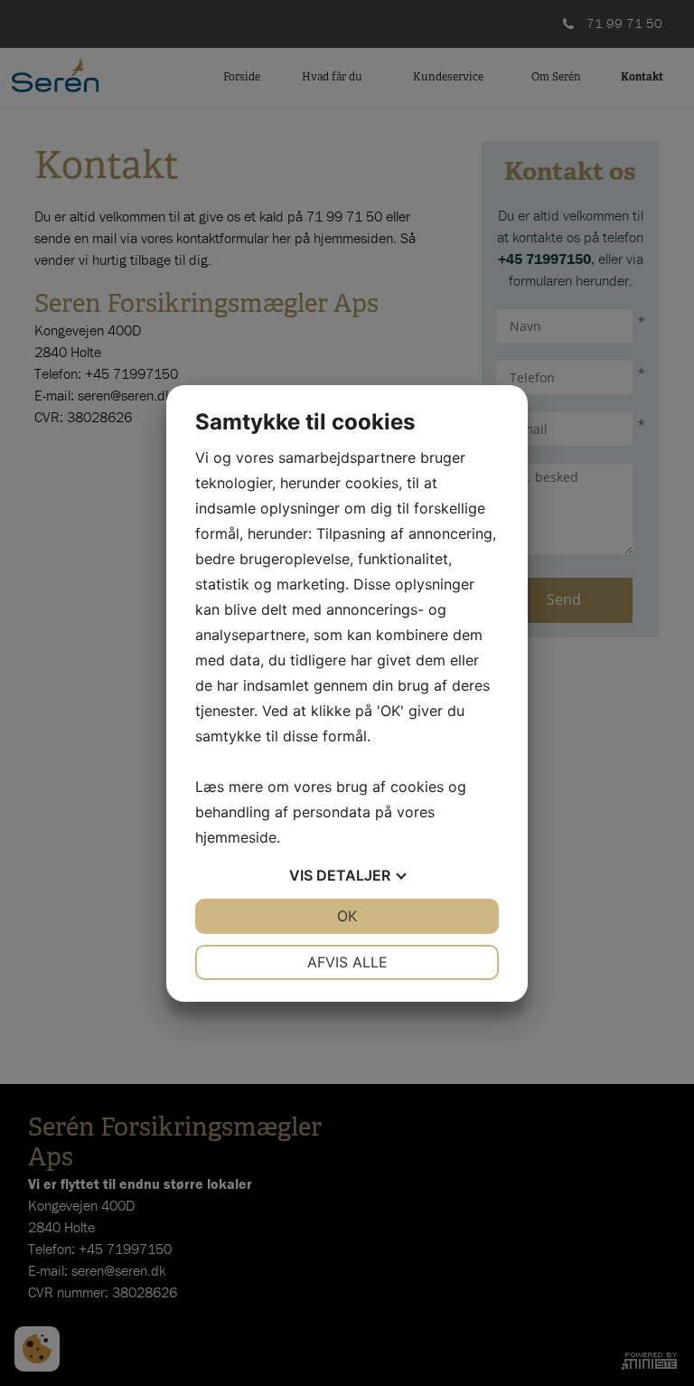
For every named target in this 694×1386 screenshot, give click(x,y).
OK (347, 916)
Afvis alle (347, 962)
